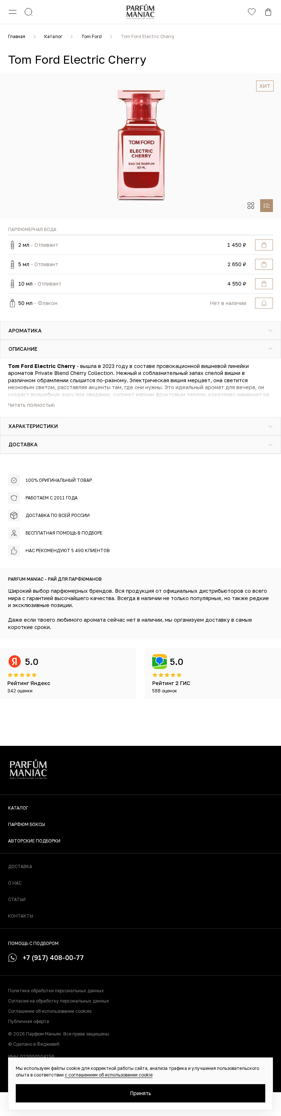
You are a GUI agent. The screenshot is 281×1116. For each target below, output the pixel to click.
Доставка (20, 866)
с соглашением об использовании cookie (109, 1075)
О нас (15, 883)
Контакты (20, 916)
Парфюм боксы (26, 824)
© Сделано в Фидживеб (33, 1044)
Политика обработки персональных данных (56, 990)
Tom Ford (91, 36)
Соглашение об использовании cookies (49, 1011)
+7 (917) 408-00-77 (53, 957)
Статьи (17, 899)
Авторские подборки (34, 841)
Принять (140, 1093)
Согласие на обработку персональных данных (58, 1001)
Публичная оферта (28, 1021)
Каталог (53, 36)
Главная (16, 36)
